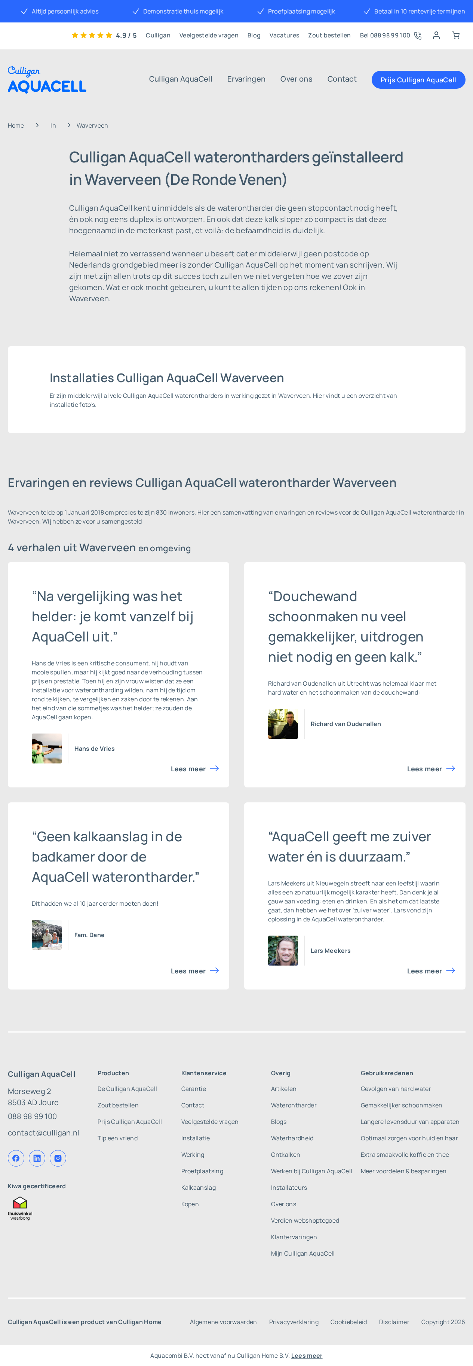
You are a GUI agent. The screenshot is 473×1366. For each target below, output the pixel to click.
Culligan (158, 35)
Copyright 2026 (443, 1322)
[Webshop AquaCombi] (456, 35)
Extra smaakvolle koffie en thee (405, 1154)
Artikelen (284, 1089)
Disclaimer (394, 1322)
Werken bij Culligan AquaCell (312, 1171)
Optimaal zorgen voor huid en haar (409, 1138)
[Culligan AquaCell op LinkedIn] (37, 1158)
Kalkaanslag (198, 1187)
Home (16, 125)
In (53, 125)
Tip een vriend (118, 1138)
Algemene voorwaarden (223, 1322)
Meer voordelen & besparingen (404, 1171)
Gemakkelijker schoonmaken (402, 1105)
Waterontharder (294, 1105)
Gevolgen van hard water (396, 1089)
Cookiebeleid (349, 1322)
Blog (254, 35)
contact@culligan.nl (44, 1133)
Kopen (190, 1204)
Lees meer (188, 768)
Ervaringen (246, 79)
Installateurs (289, 1187)
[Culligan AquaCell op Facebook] (16, 1158)
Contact (342, 79)
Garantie (193, 1089)
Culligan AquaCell (180, 79)
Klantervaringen (294, 1237)
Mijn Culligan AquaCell (303, 1253)
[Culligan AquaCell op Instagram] (58, 1158)
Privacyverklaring (294, 1322)
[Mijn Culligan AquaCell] (436, 35)
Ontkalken (286, 1154)
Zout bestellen (329, 35)
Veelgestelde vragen (209, 35)
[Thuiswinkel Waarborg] (44, 1208)
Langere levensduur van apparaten (410, 1122)
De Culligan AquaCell (127, 1089)
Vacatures (284, 35)
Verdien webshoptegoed (305, 1220)
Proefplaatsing (202, 1171)
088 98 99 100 (32, 1116)
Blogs (279, 1122)
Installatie (195, 1138)
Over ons (296, 79)
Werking (193, 1154)
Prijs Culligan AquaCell (418, 79)
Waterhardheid (292, 1138)
